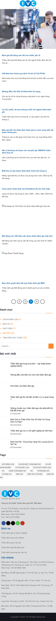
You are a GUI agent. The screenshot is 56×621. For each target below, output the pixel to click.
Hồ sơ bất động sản (42, 467)
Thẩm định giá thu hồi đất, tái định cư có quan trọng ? (32, 398)
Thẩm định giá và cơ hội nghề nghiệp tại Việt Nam (31, 431)
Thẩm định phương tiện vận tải (14, 552)
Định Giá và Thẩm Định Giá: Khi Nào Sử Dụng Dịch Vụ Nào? (30, 420)
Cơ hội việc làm (22, 467)
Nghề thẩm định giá (17, 471)
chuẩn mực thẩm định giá (29, 464)
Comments (15, 425)
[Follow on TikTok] (8, 523)
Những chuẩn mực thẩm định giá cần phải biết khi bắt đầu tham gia (31, 409)
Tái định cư (7, 474)
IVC (3, 471)
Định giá (19, 474)
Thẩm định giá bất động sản (12, 547)
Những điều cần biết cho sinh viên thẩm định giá (30, 375)
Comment (15, 413)
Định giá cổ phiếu (34, 474)
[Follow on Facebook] (3, 523)
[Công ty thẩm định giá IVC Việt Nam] (28, 4)
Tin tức (6, 333)
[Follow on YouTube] (22, 523)
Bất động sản (8, 464)
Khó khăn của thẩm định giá (22, 386)
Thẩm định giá (43, 471)
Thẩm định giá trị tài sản (11, 543)
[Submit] (51, 346)
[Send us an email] (13, 523)
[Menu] (3, 4)
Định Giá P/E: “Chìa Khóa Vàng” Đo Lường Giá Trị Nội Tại (31, 443)
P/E (31, 471)
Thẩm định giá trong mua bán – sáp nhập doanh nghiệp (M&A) (30, 364)
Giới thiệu (8, 328)
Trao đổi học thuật (13, 338)
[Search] (53, 4)
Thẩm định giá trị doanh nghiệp (14, 533)
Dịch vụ (6, 324)
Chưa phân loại (10, 319)
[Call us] (18, 523)
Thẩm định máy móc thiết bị (12, 538)
